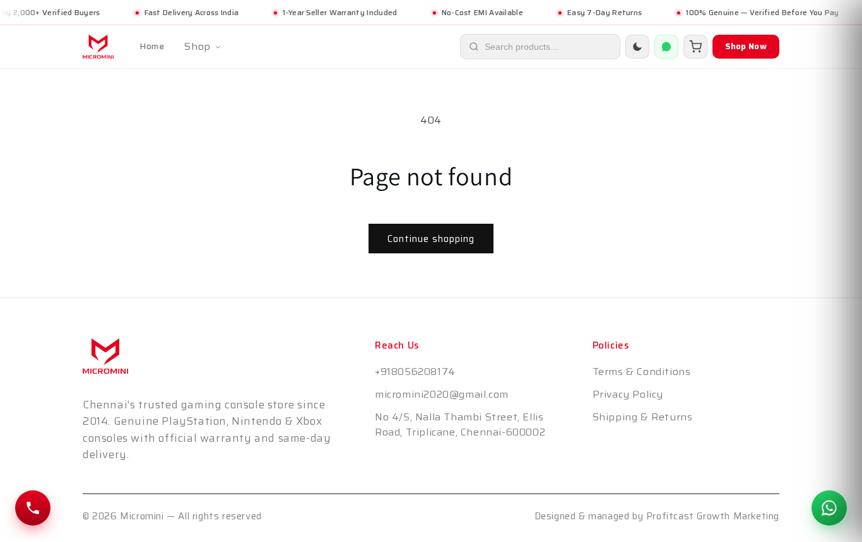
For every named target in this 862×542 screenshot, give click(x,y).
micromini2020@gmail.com (442, 394)
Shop (197, 46)
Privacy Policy (628, 394)
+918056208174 (415, 371)
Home (152, 46)
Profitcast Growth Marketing (712, 516)
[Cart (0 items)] (695, 47)
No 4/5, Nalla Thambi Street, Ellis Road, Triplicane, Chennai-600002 (460, 424)
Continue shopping (431, 238)
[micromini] (98, 47)
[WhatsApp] (666, 47)
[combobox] (551, 47)
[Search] (474, 46)
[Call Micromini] (32, 508)
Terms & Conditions (642, 371)
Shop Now (746, 46)
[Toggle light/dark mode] (637, 47)
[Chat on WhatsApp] (829, 508)
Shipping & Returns (643, 417)
